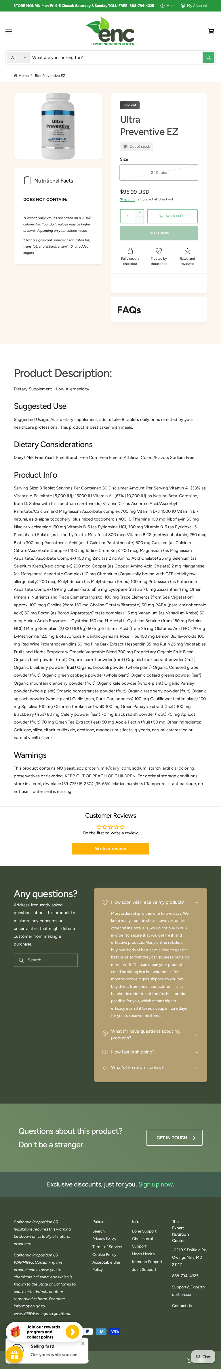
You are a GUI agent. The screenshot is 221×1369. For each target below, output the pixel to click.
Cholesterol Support (142, 1242)
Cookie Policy (104, 1254)
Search (98, 1231)
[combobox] (123, 57)
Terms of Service (107, 1246)
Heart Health (143, 1254)
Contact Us (182, 1305)
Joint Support (144, 1269)
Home (24, 75)
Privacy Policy (104, 1239)
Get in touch (172, 1137)
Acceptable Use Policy (106, 1266)
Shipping (127, 199)
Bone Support (144, 1231)
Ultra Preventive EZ (49, 75)
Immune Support (147, 1261)
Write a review (110, 848)
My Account (197, 5)
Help (171, 5)
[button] (9, 31)
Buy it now (158, 233)
